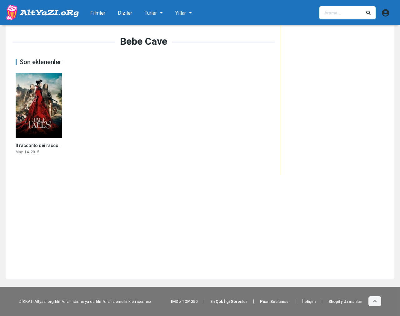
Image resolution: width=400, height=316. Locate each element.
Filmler (97, 13)
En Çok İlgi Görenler (228, 301)
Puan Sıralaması (274, 301)
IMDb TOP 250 (184, 301)
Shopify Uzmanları (345, 301)
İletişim (309, 301)
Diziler (125, 13)
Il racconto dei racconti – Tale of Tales (55, 145)
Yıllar (180, 13)
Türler (151, 13)
